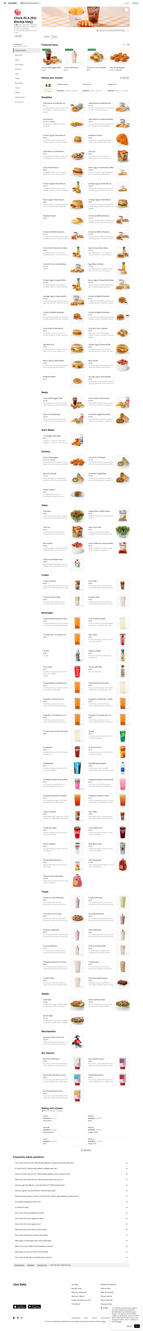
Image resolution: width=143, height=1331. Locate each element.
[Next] (128, 44)
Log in (127, 3)
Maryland (30, 1265)
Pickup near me (106, 1296)
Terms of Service (96, 1321)
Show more (87, 1150)
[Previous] (124, 44)
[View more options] (126, 10)
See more (126, 78)
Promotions (76, 1304)
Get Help (75, 1284)
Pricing (94, 1318)
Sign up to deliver (78, 1296)
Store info (18, 36)
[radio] (47, 37)
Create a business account (81, 1300)
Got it (137, 1326)
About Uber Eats (107, 1300)
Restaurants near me (108, 1284)
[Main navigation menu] (5, 3)
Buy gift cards (77, 1288)
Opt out (129, 1326)
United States (19, 1265)
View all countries (107, 1292)
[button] (71, 1163)
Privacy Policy (76, 1318)
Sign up (135, 3)
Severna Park (42, 1265)
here (120, 1322)
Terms (86, 1318)
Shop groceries (106, 1304)
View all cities (105, 1288)
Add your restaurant (79, 1292)
